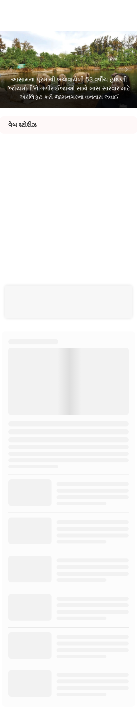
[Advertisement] (68, 202)
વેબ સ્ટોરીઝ (22, 125)
